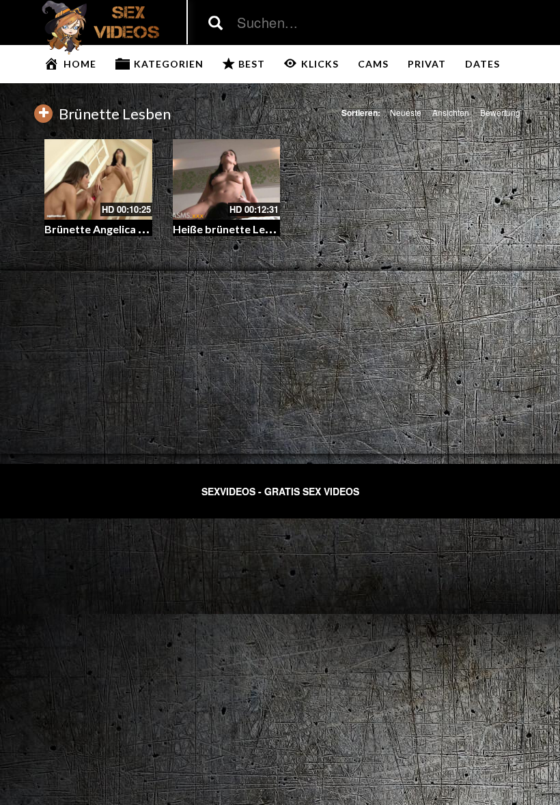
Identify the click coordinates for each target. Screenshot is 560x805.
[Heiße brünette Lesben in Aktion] (227, 179)
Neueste (405, 112)
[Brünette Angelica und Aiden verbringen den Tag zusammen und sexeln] (98, 179)
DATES (482, 64)
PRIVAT (427, 64)
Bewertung (500, 112)
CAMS (373, 64)
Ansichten (450, 112)
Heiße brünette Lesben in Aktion (255, 228)
